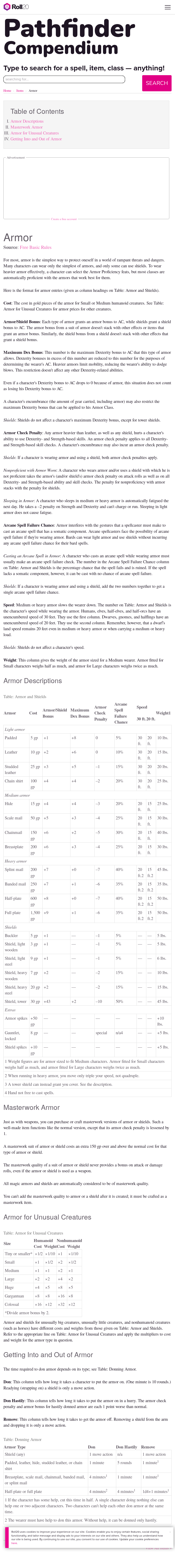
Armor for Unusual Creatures (34, 133)
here (14, 1543)
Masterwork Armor (26, 127)
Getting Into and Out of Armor (36, 138)
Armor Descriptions (27, 121)
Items (19, 90)
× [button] (170, 1532)
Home (7, 90)
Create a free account (64, 219)
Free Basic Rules (35, 247)
